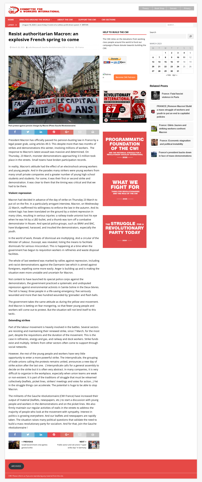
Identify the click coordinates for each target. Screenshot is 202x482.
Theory (145, 8)
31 (178, 71)
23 (172, 66)
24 (178, 66)
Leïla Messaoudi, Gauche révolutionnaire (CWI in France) (51, 47)
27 (153, 71)
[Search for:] (179, 25)
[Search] (190, 36)
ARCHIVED (16, 466)
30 (172, 71)
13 (153, 62)
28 (159, 71)
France (81, 47)
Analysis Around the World (34, 19)
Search (153, 32)
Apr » (174, 75)
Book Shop (159, 8)
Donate (173, 8)
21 (159, 66)
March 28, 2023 (18, 47)
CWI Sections (108, 19)
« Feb (168, 75)
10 (178, 57)
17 (178, 62)
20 (153, 66)
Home (11, 19)
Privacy (187, 8)
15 (165, 62)
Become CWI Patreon (125, 77)
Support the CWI (87, 19)
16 (172, 62)
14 (159, 62)
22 (165, 66)
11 (184, 57)
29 (165, 71)
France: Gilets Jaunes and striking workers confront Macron (172, 128)
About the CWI (65, 19)
